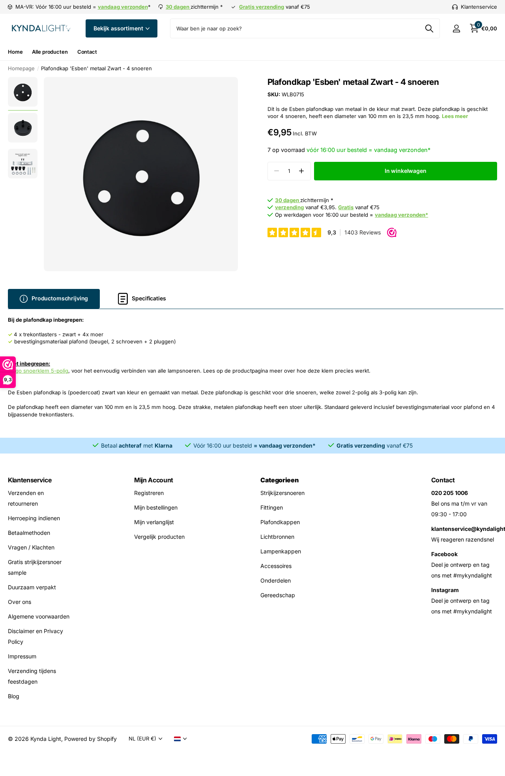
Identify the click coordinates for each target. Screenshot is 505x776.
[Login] (456, 28)
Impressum (22, 656)
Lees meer (455, 116)
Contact (87, 52)
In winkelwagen (405, 170)
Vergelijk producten (159, 536)
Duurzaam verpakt (32, 587)
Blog (13, 696)
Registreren (149, 492)
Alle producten (49, 52)
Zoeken (429, 28)
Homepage (21, 68)
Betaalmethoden (29, 532)
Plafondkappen (280, 522)
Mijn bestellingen (156, 507)
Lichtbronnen (277, 536)
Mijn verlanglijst (154, 522)
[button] (301, 171)
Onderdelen (275, 580)
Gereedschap (277, 595)
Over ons (19, 601)
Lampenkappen (280, 551)
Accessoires (276, 565)
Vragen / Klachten (31, 547)
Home (15, 52)
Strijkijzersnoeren (282, 492)
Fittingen (271, 507)
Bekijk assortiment (119, 28)
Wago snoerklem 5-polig (38, 370)
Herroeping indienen (34, 518)
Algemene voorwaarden (38, 616)
